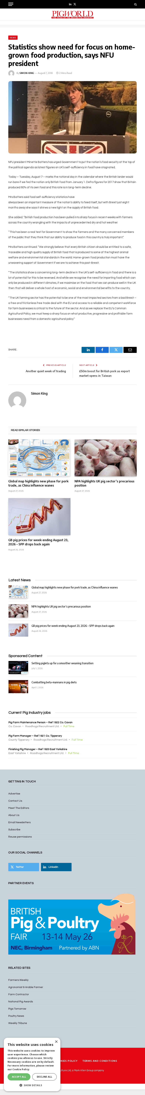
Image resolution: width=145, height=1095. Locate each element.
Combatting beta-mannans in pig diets (54, 682)
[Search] (135, 4)
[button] (32, 1085)
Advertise (14, 793)
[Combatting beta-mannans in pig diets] (18, 686)
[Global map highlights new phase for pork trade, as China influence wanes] (39, 458)
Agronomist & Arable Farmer (25, 987)
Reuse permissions (20, 836)
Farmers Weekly (18, 980)
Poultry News (16, 1016)
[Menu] (10, 4)
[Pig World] (72, 15)
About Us (13, 815)
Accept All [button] (19, 1076)
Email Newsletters (19, 822)
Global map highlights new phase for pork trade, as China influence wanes (38, 483)
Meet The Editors (18, 808)
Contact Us (15, 801)
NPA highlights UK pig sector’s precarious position (104, 483)
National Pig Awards (20, 1001)
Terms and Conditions (99, 1060)
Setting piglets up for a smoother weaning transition (62, 663)
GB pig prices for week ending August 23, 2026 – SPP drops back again (38, 542)
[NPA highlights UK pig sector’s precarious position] (106, 458)
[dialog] (32, 1064)
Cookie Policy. (21, 1069)
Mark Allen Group (83, 1070)
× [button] (56, 1041)
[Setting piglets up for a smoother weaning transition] (18, 667)
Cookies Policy (66, 1060)
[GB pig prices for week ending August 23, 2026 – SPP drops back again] (39, 516)
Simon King (26, 73)
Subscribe (14, 829)
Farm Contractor (18, 994)
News (13, 37)
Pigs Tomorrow (17, 1008)
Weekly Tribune (17, 1023)
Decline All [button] (44, 1076)
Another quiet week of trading (46, 371)
